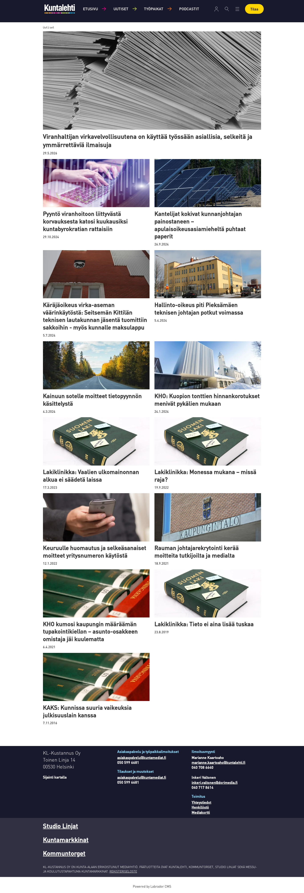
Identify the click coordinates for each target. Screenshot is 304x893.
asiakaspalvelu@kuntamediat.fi (141, 757)
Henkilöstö (200, 807)
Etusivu (90, 8)
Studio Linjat (60, 826)
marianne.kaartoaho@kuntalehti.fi (218, 762)
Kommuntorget (64, 853)
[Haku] (226, 9)
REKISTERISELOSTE (123, 871)
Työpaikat (153, 8)
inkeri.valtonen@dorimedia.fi (214, 782)
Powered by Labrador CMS (152, 886)
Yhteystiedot (201, 802)
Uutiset (120, 8)
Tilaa (254, 9)
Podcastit (189, 8)
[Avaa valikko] (216, 9)
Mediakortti (201, 812)
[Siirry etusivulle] (59, 9)
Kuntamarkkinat (66, 840)
